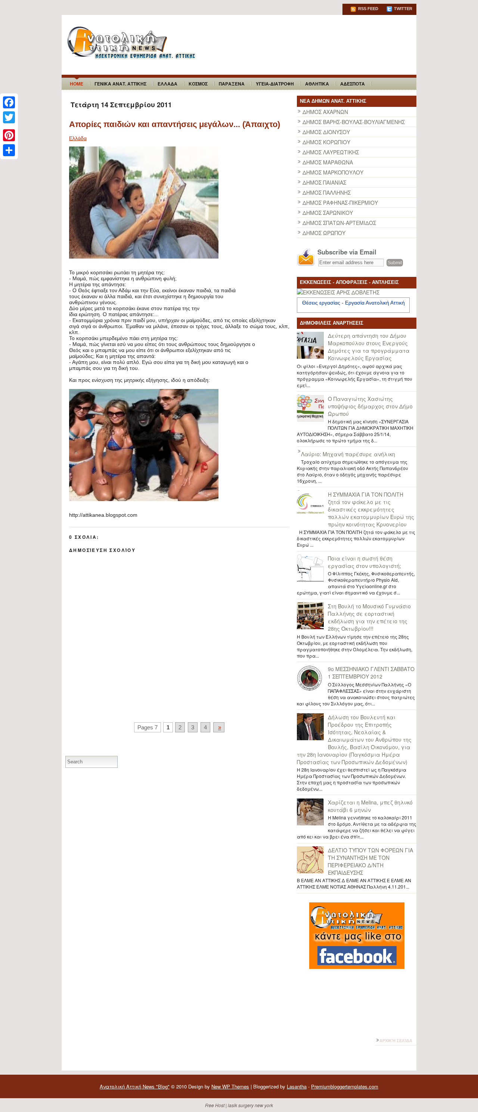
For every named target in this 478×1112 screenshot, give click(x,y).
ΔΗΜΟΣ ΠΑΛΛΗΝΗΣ (326, 192)
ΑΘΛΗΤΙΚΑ (317, 83)
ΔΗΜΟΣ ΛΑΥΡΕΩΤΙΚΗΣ (330, 152)
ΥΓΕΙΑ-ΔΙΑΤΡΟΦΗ (275, 83)
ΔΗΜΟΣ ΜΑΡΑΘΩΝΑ (327, 162)
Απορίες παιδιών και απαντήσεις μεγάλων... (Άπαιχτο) (174, 124)
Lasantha (297, 1086)
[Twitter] (8, 117)
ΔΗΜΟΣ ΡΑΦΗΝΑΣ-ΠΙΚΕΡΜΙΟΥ (340, 202)
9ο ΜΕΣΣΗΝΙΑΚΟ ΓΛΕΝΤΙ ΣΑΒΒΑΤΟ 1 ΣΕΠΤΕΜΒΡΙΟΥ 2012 (371, 672)
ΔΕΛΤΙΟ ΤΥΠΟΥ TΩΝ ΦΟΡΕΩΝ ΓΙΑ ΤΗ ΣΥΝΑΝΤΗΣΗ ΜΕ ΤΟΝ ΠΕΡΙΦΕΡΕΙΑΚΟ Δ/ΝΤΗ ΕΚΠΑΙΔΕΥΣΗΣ (370, 861)
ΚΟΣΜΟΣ (198, 83)
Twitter (402, 8)
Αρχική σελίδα (395, 1040)
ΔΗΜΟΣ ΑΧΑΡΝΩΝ (325, 111)
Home (76, 83)
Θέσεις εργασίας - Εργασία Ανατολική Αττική (353, 303)
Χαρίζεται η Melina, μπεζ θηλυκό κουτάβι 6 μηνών (370, 806)
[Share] (8, 150)
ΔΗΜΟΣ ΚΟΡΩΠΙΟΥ (326, 142)
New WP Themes (230, 1086)
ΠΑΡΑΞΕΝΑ (232, 83)
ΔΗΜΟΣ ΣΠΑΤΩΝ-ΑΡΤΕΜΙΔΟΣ (339, 222)
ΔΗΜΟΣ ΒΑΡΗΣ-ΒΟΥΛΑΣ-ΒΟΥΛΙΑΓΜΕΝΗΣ (353, 122)
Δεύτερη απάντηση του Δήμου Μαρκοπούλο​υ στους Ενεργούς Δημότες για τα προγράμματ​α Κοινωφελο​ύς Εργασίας (369, 347)
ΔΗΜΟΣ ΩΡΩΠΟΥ (323, 233)
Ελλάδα (78, 138)
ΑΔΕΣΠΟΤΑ (352, 83)
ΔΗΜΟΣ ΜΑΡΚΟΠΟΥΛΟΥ (332, 172)
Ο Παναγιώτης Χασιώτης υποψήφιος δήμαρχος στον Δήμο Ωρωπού (370, 406)
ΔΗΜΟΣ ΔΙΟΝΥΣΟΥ (326, 132)
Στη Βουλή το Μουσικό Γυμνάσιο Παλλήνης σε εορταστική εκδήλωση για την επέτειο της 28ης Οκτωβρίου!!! (369, 617)
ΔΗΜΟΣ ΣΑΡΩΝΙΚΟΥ (327, 212)
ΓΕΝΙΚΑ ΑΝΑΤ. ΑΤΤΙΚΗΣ (120, 83)
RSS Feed (367, 8)
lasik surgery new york (250, 1105)
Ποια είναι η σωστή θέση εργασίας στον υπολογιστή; (364, 562)
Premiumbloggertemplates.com (344, 1086)
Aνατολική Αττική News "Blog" (135, 1086)
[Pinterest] (8, 135)
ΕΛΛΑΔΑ (167, 83)
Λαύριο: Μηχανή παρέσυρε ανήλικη (348, 454)
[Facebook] (8, 102)
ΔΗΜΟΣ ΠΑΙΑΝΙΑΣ (324, 182)
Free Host (214, 1105)
